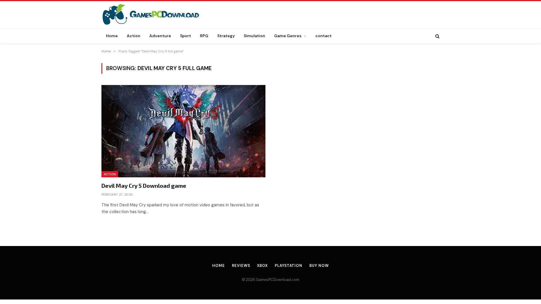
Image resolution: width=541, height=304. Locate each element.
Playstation (288, 265)
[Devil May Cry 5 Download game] (183, 131)
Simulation (254, 35)
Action (133, 35)
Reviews (241, 265)
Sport (185, 35)
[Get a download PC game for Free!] (156, 15)
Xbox (262, 265)
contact (323, 35)
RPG (204, 35)
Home (112, 35)
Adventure (160, 35)
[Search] (437, 36)
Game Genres (287, 35)
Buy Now (319, 265)
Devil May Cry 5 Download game (143, 185)
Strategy (226, 35)
